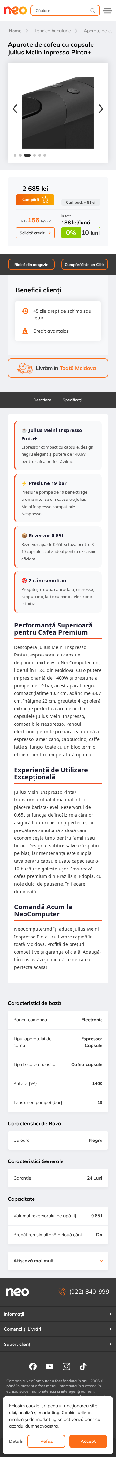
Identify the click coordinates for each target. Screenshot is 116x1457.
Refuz (46, 1441)
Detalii (16, 1441)
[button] (15, 155)
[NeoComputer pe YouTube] (49, 1366)
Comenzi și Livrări (22, 1329)
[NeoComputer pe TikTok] (83, 1366)
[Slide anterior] (15, 109)
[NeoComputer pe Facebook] (33, 1366)
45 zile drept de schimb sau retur (62, 314)
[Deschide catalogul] (107, 10)
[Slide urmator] (101, 109)
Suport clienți (17, 1344)
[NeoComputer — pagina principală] (17, 1291)
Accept (88, 1441)
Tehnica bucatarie (52, 31)
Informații (14, 1314)
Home (15, 31)
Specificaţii (72, 399)
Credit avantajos (51, 331)
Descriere (42, 399)
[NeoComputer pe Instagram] (66, 1366)
